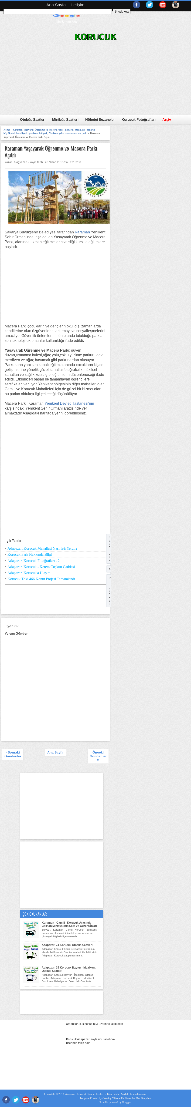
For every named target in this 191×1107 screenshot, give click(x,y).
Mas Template (143, 1098)
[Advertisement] (55, 286)
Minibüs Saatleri (65, 119)
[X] (149, 6)
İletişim (77, 5)
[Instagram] (176, 6)
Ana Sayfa (56, 5)
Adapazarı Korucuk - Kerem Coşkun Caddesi (41, 567)
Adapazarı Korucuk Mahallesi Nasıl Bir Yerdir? (42, 548)
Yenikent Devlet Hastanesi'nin (69, 403)
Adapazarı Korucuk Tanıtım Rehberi (84, 1094)
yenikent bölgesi (38, 133)
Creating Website (111, 1098)
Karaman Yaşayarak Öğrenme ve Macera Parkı (38, 129)
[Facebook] (136, 6)
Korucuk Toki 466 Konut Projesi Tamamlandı (41, 579)
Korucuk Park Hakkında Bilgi (29, 554)
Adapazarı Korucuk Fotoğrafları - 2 (33, 561)
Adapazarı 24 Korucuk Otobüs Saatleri (67, 945)
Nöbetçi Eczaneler (100, 119)
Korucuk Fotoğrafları (139, 119)
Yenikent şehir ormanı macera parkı (68, 133)
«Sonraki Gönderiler (12, 754)
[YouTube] (163, 6)
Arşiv (166, 119)
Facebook (109, 549)
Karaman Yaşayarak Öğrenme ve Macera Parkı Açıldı (51, 151)
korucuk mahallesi (75, 129)
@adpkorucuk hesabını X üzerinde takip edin (94, 1024)
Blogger (126, 1102)
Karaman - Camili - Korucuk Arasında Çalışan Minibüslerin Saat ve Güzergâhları (69, 924)
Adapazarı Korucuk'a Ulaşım (28, 573)
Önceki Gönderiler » (98, 756)
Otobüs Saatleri (32, 119)
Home (6, 129)
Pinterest (110, 591)
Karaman (82, 232)
